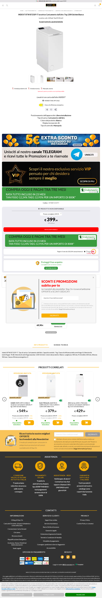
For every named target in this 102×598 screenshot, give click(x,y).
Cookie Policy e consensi (85, 523)
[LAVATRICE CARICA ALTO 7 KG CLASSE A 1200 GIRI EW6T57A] (22, 385)
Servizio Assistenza (51, 523)
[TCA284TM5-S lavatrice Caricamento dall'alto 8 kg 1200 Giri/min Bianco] (79, 385)
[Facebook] (62, 557)
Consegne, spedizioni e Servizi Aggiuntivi (51, 544)
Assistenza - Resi (62, 475)
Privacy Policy (85, 520)
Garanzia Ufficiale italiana (84, 477)
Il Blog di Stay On (17, 520)
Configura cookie (48, 595)
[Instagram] (73, 557)
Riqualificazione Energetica (17, 539)
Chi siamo (17, 532)
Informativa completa (73, 589)
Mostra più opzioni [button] (51, 332)
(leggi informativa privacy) (83, 449)
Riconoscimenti (17, 536)
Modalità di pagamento (51, 541)
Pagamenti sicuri (40, 476)
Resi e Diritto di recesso (51, 527)
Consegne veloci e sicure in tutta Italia (18, 477)
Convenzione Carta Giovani (17, 529)
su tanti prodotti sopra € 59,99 (52, 1)
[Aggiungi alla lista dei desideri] (51, 109)
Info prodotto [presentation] (41, 345)
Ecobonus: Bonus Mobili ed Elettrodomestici (17, 544)
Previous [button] (4, 399)
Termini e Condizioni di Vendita (51, 537)
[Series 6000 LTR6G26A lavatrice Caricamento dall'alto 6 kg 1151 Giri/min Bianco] (51, 385)
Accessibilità (51, 548)
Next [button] (98, 399)
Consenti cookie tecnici (17, 595)
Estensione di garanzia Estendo (51, 534)
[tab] (40, 344)
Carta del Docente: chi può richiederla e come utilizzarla (17, 524)
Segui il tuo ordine (51, 520)
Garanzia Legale (51, 530)
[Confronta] (47, 109)
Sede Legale (17, 548)
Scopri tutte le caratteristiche (51, 22)
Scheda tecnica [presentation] (61, 345)
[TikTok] (68, 557)
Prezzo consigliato (48, 214)
